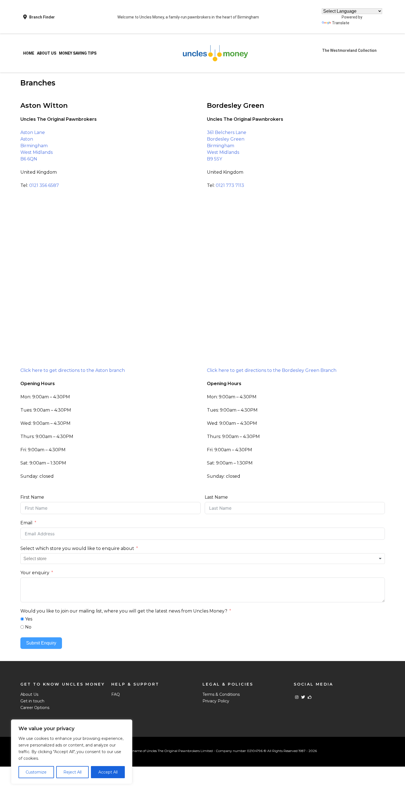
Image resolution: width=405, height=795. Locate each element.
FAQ (115, 694)
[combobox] (202, 558)
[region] (71, 751)
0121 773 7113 (230, 185)
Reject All (72, 772)
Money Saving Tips (77, 53)
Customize (36, 772)
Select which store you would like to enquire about (77, 548)
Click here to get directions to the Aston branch (72, 370)
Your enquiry (34, 572)
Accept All (108, 772)
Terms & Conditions (221, 694)
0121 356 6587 (44, 185)
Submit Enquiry (41, 643)
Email (26, 522)
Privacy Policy (215, 701)
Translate (340, 23)
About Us (46, 53)
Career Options (34, 707)
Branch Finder (42, 17)
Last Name (216, 497)
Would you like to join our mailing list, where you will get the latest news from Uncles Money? (123, 611)
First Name (32, 497)
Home (28, 53)
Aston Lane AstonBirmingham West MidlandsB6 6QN (36, 146)
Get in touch (32, 701)
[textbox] (39, 559)
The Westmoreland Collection (349, 50)
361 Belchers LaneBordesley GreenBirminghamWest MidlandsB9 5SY (226, 146)
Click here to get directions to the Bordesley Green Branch (271, 370)
